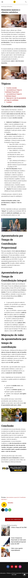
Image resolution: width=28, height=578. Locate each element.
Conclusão (9, 102)
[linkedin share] (6, 509)
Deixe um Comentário (14, 519)
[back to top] (24, 574)
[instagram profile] (20, 566)
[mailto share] (2, 509)
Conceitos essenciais (11, 88)
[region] (14, 484)
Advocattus (9, 6)
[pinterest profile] (11, 566)
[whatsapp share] (9, 509)
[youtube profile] (16, 566)
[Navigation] (2, 2)
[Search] (25, 2)
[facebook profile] (7, 566)
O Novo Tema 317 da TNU (19, 527)
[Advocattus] (14, 1)
